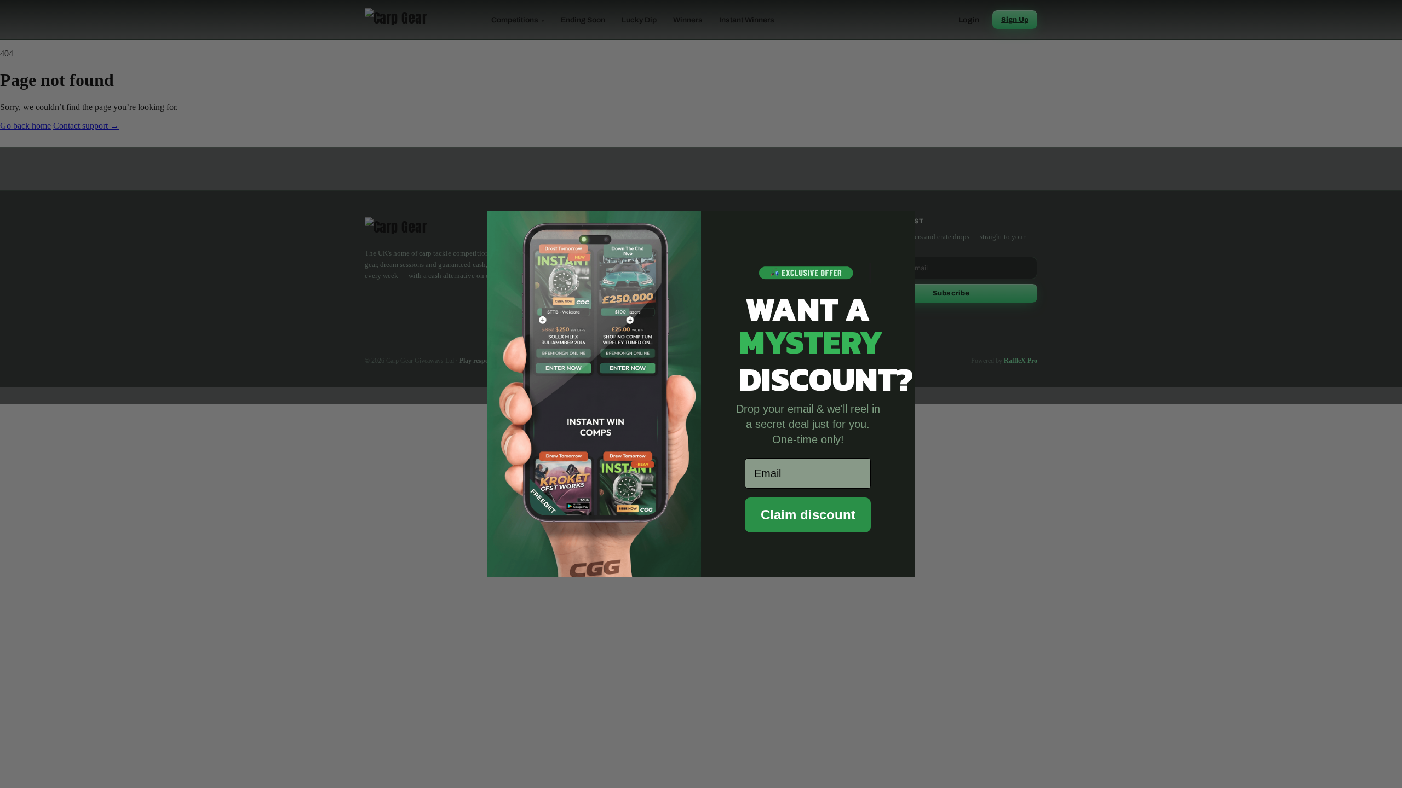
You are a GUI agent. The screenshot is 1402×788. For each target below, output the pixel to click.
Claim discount (808, 514)
